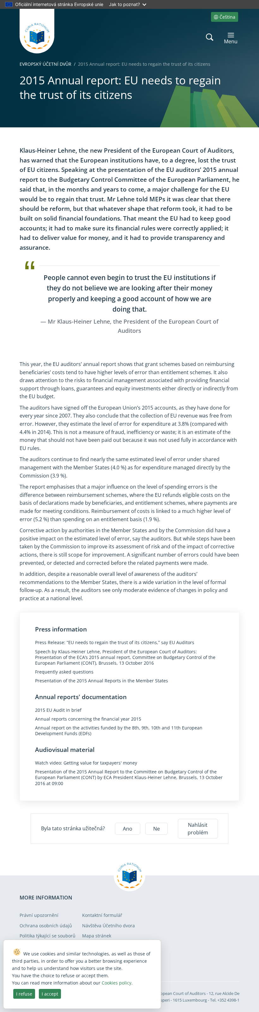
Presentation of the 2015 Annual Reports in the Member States (101, 681)
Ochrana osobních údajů (46, 926)
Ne (156, 828)
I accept (50, 994)
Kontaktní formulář (102, 915)
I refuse (24, 994)
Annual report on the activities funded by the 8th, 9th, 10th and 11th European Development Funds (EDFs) (118, 730)
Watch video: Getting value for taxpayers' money (86, 763)
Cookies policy (116, 983)
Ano (127, 828)
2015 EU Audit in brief (58, 710)
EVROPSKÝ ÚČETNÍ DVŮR (45, 64)
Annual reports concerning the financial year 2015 (88, 719)
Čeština (227, 17)
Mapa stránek (96, 936)
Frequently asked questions (64, 672)
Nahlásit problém (198, 828)
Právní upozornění (39, 915)
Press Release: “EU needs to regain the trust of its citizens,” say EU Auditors (114, 642)
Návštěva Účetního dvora (108, 926)
